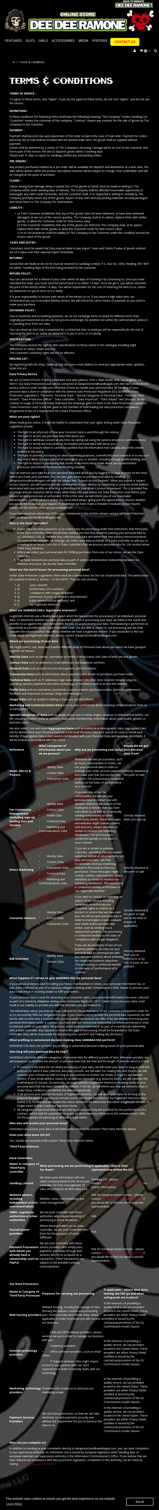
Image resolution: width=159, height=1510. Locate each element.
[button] (145, 51)
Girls (43, 40)
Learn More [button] (14, 1504)
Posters (99, 40)
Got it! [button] (140, 1501)
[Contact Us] (124, 42)
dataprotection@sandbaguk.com (122, 1183)
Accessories (63, 40)
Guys (30, 40)
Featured (13, 40)
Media (83, 40)
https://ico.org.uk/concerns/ (36, 1464)
